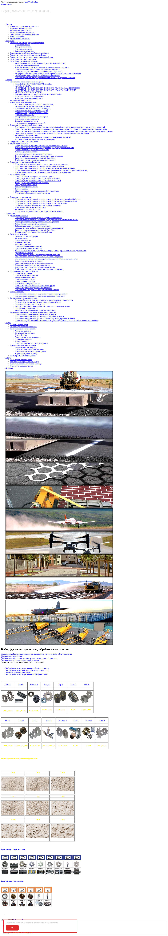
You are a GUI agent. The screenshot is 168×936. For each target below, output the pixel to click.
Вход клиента (6, 4)
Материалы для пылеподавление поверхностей (33, 288)
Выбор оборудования (23, 244)
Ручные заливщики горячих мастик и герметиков (34, 104)
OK (12, 928)
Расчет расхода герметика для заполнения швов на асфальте (38, 302)
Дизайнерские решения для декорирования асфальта (35, 160)
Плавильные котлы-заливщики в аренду (30, 351)
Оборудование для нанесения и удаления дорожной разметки (39, 72)
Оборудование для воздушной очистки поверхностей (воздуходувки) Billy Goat (46, 201)
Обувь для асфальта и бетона (26, 185)
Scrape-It (47, 685)
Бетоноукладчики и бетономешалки (29, 98)
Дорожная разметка (22, 242)
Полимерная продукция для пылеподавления (32, 265)
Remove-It (34, 685)
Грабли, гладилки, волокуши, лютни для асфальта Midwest (37, 179)
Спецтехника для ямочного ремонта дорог (26, 82)
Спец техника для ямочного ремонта (24, 34)
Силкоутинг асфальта (18, 234)
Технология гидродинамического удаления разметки (35, 314)
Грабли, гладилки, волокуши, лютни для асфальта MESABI (38, 181)
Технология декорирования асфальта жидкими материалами (38, 218)
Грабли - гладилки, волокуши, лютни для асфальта (34, 176)
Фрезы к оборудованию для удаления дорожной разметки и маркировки (43, 172)
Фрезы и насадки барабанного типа (13, 849)
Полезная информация (19, 325)
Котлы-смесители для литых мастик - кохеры (32, 106)
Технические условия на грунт (27, 275)
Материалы (9, 41)
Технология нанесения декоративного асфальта (33, 154)
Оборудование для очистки (20, 197)
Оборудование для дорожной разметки (25, 162)
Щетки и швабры (21, 189)
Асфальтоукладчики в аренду (26, 354)
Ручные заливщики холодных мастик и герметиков (35, 139)
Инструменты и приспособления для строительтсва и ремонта (39, 211)
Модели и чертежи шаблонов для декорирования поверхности (39, 228)
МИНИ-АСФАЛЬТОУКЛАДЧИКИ (28, 92)
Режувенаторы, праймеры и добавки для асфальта (29, 53)
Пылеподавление (17, 292)
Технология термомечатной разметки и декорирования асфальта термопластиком (46, 220)
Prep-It (20, 685)
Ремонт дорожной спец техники (22, 329)
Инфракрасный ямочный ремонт (23, 356)
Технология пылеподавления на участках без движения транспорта (41, 294)
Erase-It (21, 720)
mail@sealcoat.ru (31, 2)
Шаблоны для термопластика (26, 152)
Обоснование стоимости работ (27, 308)
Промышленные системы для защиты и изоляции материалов (39, 257)
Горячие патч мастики (23, 49)
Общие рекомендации (23, 273)
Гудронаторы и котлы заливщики (28, 337)
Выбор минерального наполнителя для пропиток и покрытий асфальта (42, 306)
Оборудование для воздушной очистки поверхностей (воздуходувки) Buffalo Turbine (48, 199)
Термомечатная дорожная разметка (28, 249)
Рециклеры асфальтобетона (20, 30)
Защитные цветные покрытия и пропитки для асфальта (31, 57)
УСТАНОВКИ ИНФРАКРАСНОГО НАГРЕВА (33, 84)
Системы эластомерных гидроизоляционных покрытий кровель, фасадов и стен (46, 259)
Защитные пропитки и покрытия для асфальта (28, 55)
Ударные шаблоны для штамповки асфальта (32, 150)
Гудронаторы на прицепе (24, 115)
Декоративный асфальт (19, 144)
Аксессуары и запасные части (26, 135)
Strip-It (34, 720)
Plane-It (48, 720)
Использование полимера (25, 281)
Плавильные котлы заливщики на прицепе (31, 111)
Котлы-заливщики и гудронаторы (23, 102)
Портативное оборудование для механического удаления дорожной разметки (45, 168)
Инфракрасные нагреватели (21, 28)
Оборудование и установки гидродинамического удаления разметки (41, 164)
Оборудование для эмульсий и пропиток (26, 125)
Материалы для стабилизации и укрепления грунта (35, 267)
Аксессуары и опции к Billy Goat (27, 209)
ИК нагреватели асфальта (25, 333)
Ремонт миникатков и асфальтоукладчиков (31, 343)
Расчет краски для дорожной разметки (30, 304)
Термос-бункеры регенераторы (22, 32)
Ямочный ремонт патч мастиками (23, 327)
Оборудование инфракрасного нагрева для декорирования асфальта (41, 146)
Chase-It (102, 720)
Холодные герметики (23, 47)
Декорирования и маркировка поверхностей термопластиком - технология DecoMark (48, 74)
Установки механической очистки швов (30, 207)
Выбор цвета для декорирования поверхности (33, 226)
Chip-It (60, 685)
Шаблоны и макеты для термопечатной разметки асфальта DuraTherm (42, 67)
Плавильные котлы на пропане (27, 119)
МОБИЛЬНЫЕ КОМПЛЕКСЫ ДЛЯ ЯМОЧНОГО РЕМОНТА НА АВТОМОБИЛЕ (47, 88)
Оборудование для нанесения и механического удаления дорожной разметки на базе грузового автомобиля (56, 321)
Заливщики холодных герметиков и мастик (31, 113)
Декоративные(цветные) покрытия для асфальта (33, 232)
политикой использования (41, 923)
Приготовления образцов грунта (27, 284)
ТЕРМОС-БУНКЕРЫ (23, 86)
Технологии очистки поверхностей (28, 246)
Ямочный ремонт (21, 238)
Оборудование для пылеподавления (24, 141)
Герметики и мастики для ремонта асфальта (27, 43)
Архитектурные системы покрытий (29, 261)
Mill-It (86, 685)
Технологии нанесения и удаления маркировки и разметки (33, 312)
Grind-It (75, 720)
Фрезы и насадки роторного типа (12, 881)
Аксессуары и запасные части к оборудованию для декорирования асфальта (44, 148)
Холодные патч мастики (24, 51)
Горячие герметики (22, 45)
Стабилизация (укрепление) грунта (24, 271)
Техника (8, 80)
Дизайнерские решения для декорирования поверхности (37, 222)
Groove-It (88, 720)
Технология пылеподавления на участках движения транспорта (39, 296)
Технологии (10, 214)
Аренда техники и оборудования (23, 345)
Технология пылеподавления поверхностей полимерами (37, 290)
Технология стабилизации (25, 279)
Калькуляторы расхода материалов (23, 298)
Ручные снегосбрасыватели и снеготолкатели (32, 193)
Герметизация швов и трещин (26, 236)
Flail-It (7, 720)
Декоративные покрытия (19, 39)
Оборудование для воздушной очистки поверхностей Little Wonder (41, 203)
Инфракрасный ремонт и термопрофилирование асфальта (37, 255)
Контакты (9, 368)
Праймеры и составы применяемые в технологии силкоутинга (39, 269)
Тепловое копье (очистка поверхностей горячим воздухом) (37, 205)
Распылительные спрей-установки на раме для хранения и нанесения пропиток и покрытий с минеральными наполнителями (64, 131)
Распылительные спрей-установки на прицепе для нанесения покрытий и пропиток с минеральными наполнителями (61, 129)
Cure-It (73, 685)
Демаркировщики (22, 341)
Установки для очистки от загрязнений (30, 123)
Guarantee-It (62, 720)
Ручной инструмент (18, 174)
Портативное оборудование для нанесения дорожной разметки (39, 166)
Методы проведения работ (25, 277)
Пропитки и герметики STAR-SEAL (24, 26)
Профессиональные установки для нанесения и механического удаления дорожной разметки (51, 170)
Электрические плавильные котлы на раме (31, 117)
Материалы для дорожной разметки (24, 61)
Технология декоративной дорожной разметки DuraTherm (37, 69)
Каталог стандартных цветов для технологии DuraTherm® (37, 76)
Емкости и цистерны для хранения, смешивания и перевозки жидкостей (43, 137)
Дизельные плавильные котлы (26, 121)
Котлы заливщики (17, 37)
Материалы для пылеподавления (23, 59)
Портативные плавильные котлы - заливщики (33, 109)
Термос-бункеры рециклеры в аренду (29, 349)
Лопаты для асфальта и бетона (26, 187)
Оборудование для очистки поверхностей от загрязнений (37, 191)
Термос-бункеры (21, 335)
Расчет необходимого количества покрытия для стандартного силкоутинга (44, 300)
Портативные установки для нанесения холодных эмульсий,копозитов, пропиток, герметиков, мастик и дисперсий (60, 127)
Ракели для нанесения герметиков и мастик (32, 183)
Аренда (8, 358)
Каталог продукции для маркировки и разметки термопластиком (40, 63)
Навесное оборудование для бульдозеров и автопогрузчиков (38, 94)
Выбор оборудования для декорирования (31, 224)
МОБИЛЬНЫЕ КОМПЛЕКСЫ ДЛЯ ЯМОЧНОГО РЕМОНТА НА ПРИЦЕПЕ (45, 90)
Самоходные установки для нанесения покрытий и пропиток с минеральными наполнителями (52, 133)
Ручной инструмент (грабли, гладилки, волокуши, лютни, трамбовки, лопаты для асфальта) (50, 251)
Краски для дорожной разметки (27, 65)
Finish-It (7, 685)
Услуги (8, 323)
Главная (8, 24)
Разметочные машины (23, 339)
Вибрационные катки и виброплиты (29, 96)
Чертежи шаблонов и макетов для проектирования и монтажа (39, 156)
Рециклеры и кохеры (23, 331)
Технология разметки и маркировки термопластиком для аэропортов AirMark (45, 78)
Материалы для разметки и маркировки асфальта (34, 263)
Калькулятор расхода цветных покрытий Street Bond (35, 158)
